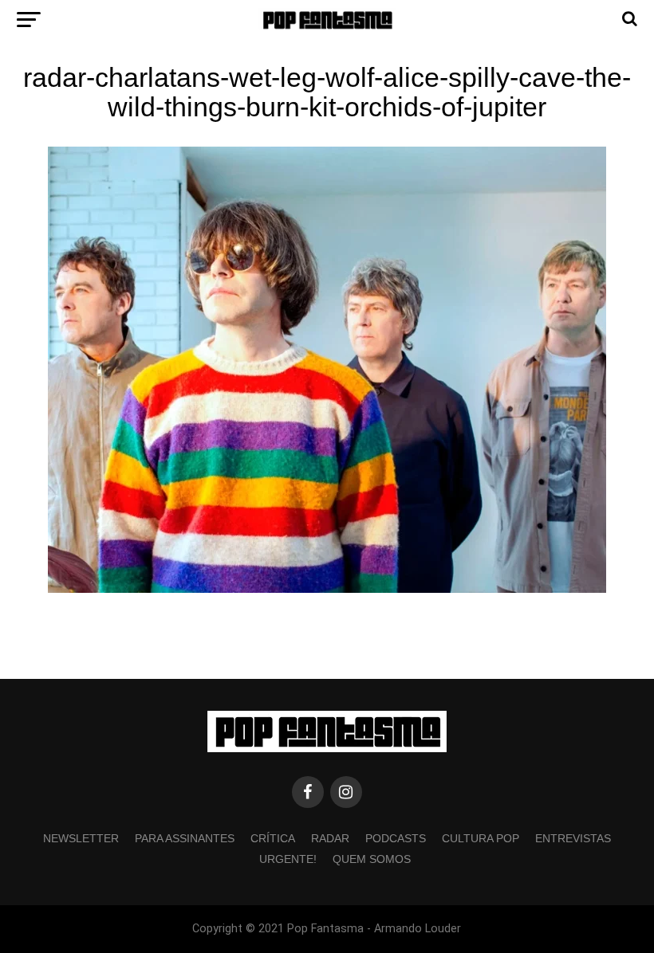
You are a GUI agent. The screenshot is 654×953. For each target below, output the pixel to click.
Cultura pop (480, 838)
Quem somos (372, 859)
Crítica (272, 838)
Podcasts (395, 838)
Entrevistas (573, 838)
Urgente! (288, 859)
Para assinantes (184, 838)
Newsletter (81, 838)
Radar (330, 838)
